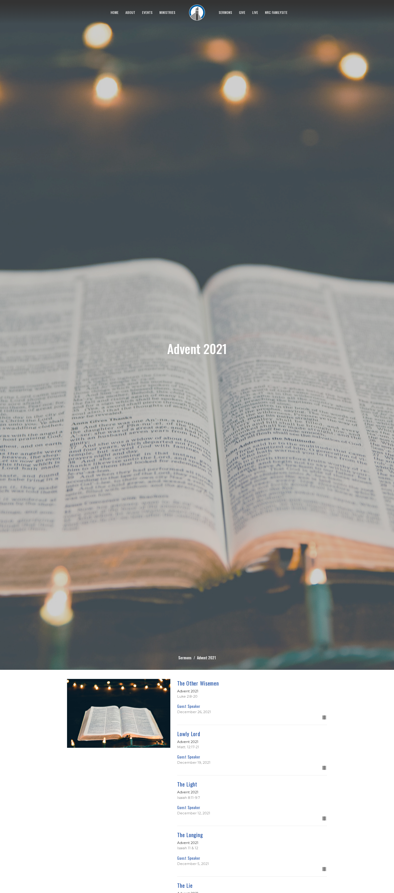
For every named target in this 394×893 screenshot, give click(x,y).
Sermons (225, 12)
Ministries (167, 12)
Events (147, 12)
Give (242, 12)
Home (115, 12)
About (130, 12)
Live (255, 12)
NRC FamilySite (276, 12)
